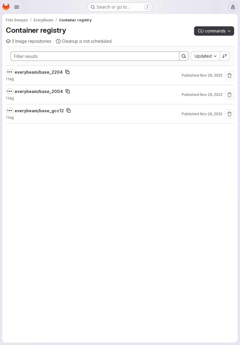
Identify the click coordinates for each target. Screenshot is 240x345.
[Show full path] (9, 72)
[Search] (183, 56)
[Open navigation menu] (16, 7)
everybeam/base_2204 (39, 72)
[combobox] (205, 56)
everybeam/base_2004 (39, 91)
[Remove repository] (229, 75)
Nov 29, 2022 (211, 75)
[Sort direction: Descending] (224, 56)
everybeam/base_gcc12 (39, 110)
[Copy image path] (67, 71)
